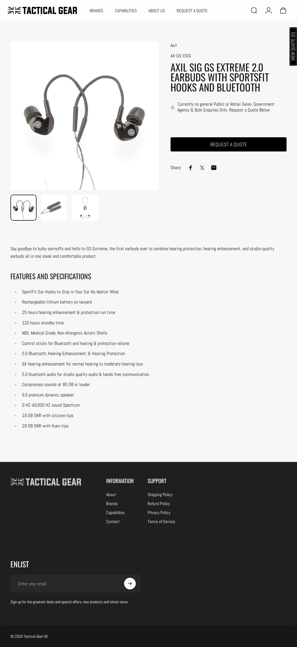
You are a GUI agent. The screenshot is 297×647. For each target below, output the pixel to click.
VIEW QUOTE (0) (293, 46)
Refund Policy (159, 503)
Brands (112, 503)
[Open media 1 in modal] (84, 116)
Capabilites (115, 512)
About (111, 494)
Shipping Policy (160, 494)
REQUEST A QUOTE (228, 144)
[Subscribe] (130, 583)
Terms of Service (161, 521)
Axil (174, 45)
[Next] (24, 125)
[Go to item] (23, 208)
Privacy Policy (159, 512)
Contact (112, 521)
